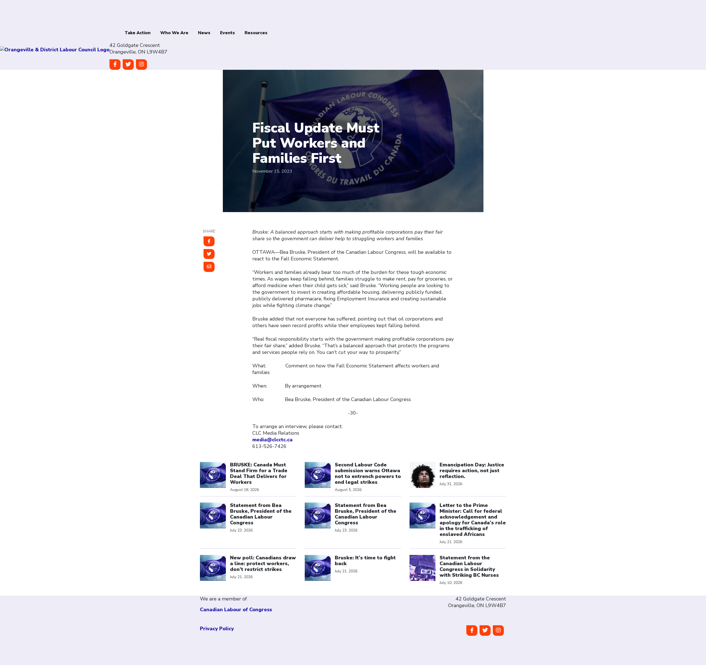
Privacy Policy (217, 628)
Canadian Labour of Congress (236, 609)
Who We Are (174, 33)
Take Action (138, 33)
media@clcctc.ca (272, 439)
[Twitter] (128, 64)
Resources (256, 33)
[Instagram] (141, 64)
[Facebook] (115, 64)
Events (227, 33)
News (204, 33)
